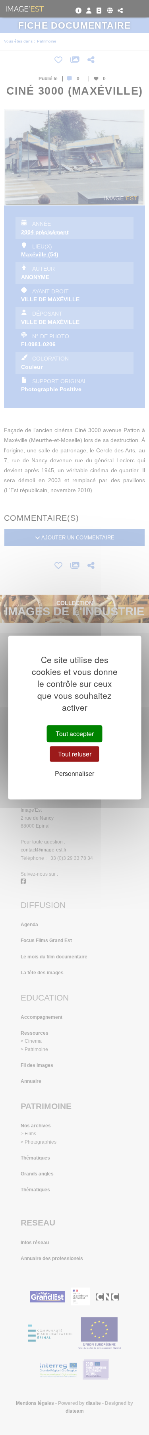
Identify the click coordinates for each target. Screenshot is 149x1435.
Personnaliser (74, 773)
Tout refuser (74, 753)
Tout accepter (75, 733)
